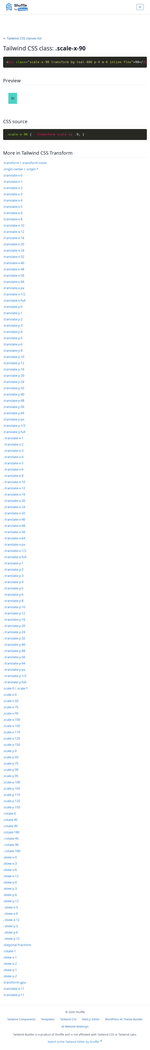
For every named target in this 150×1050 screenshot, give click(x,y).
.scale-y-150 (11, 807)
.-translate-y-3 (13, 576)
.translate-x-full (14, 300)
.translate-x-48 (13, 269)
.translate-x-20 (13, 244)
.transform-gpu (14, 982)
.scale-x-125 (11, 738)
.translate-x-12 (13, 232)
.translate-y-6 (12, 344)
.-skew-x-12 (11, 920)
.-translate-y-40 (14, 644)
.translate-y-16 (13, 369)
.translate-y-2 (12, 319)
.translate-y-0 (12, 307)
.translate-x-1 (12, 181)
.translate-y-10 (13, 357)
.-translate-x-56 (14, 532)
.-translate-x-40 (14, 519)
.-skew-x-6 (10, 913)
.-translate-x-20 (14, 501)
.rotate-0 (9, 813)
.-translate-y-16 (14, 619)
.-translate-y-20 (14, 626)
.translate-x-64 (13, 282)
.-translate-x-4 (13, 457)
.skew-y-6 (10, 895)
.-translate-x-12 (14, 488)
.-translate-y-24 (14, 632)
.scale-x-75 (10, 707)
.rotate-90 (10, 826)
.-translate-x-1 (13, 438)
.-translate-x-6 (13, 469)
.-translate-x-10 (14, 482)
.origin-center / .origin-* (20, 169)
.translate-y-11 (13, 995)
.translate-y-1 (12, 313)
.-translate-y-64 (14, 663)
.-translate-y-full (14, 682)
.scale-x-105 (11, 726)
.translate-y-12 (13, 363)
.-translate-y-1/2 (14, 676)
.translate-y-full (14, 432)
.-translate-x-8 (13, 475)
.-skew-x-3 (10, 907)
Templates (47, 1019)
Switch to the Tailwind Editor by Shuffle (73, 1042)
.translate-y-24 (13, 382)
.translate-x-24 (13, 250)
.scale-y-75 (10, 763)
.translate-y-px (13, 419)
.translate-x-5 (12, 206)
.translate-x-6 (12, 213)
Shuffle (80, 1012)
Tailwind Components (21, 1019)
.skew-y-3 (10, 888)
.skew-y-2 (10, 976)
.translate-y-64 (13, 413)
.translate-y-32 (13, 388)
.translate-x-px (13, 288)
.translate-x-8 (12, 219)
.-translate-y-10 (14, 607)
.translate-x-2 (12, 188)
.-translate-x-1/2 (14, 551)
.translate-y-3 (12, 325)
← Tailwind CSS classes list (22, 38)
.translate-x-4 (12, 200)
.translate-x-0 (12, 175)
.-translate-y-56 (14, 657)
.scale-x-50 (10, 701)
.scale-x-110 (11, 732)
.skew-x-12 (11, 876)
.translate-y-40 (13, 394)
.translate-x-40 (13, 263)
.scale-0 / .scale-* (15, 688)
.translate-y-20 (13, 375)
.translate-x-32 (13, 257)
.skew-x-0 (10, 857)
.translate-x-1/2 (14, 294)
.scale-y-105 (11, 788)
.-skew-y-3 (10, 926)
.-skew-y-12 (11, 938)
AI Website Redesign (75, 1026)
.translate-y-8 (12, 350)
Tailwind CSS (68, 1019)
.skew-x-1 (10, 957)
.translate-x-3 (12, 194)
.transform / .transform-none (24, 163)
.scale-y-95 (10, 776)
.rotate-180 (11, 832)
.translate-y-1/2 (14, 425)
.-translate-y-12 (14, 613)
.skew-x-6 (10, 870)
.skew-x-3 (10, 863)
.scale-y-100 (11, 782)
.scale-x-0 (10, 694)
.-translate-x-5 (13, 463)
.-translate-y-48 (14, 651)
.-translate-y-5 (13, 588)
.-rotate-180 (11, 851)
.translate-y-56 (13, 407)
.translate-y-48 (13, 400)
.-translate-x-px (14, 544)
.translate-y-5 (12, 338)
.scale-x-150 (11, 744)
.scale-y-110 (11, 795)
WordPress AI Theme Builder (124, 1019)
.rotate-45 (10, 820)
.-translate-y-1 (13, 563)
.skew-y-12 (11, 901)
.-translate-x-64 (14, 538)
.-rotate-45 (11, 838)
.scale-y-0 (10, 751)
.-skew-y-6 (10, 932)
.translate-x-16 (13, 238)
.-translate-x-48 (14, 526)
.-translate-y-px (14, 669)
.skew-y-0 (10, 882)
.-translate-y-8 (13, 601)
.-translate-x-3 (13, 450)
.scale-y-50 (10, 757)
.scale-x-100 (11, 719)
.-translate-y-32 (14, 638)
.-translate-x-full (14, 557)
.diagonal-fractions (17, 945)
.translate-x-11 (13, 988)
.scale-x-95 (10, 713)
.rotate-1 (9, 951)
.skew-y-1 (10, 970)
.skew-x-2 (10, 963)
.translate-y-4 (12, 332)
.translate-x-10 (13, 225)
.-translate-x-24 (14, 507)
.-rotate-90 (11, 845)
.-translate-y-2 (13, 569)
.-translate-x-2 (13, 444)
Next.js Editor (91, 1019)
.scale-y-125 (11, 801)
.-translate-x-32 (14, 513)
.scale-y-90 (10, 770)
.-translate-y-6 (13, 594)
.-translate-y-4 (13, 582)
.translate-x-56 (13, 275)
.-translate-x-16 (14, 494)
